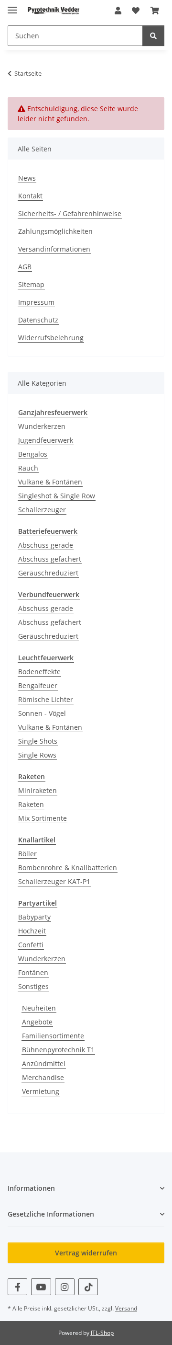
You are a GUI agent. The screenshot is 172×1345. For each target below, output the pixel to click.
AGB (25, 266)
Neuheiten (39, 1007)
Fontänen (33, 972)
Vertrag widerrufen (86, 1252)
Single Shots (37, 741)
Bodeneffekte (39, 671)
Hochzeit (32, 930)
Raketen (31, 804)
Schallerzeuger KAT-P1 (54, 881)
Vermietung (40, 1091)
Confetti (30, 944)
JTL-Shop (102, 1333)
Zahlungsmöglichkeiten (55, 231)
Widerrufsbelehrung (51, 337)
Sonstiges (33, 986)
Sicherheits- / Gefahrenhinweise (69, 213)
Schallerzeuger (42, 509)
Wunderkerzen (41, 426)
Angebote (37, 1021)
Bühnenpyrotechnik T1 (58, 1049)
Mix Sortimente (42, 818)
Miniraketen (37, 790)
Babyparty (34, 916)
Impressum (36, 302)
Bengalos (32, 454)
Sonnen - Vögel (42, 713)
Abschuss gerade (45, 545)
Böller (27, 853)
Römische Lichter (45, 699)
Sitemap (31, 284)
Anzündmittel (43, 1063)
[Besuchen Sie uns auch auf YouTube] (41, 1286)
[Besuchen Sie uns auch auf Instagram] (65, 1286)
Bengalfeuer (37, 685)
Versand (126, 1308)
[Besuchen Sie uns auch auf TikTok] (88, 1286)
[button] (118, 10)
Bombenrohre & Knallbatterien (67, 867)
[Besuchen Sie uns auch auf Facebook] (17, 1286)
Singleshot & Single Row (56, 495)
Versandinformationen (54, 248)
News (27, 178)
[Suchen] (153, 35)
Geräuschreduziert (48, 572)
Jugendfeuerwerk (45, 440)
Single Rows (37, 754)
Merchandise (43, 1077)
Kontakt (30, 195)
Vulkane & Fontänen (50, 481)
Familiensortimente (53, 1035)
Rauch (28, 467)
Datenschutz (38, 319)
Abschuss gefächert (49, 558)
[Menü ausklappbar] (12, 6)
